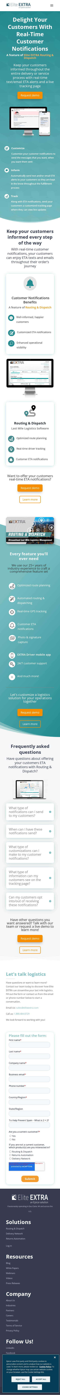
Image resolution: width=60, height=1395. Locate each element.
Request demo (30, 95)
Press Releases (13, 1283)
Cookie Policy (45, 1366)
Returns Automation (15, 1238)
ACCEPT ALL (41, 1379)
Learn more (30, 499)
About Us (10, 1300)
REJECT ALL (20, 1379)
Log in (9, 1245)
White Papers (12, 1268)
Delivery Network (14, 1233)
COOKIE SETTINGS (30, 1387)
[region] (30, 1373)
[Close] (55, 1357)
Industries (10, 1305)
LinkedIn (10, 1347)
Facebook (10, 1353)
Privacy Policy (12, 1330)
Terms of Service (14, 1325)
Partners (10, 1310)
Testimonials (12, 1320)
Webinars (10, 1273)
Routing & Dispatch (38, 307)
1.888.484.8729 (21, 1013)
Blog (8, 1263)
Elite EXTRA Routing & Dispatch (39, 56)
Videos (9, 1278)
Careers (9, 1315)
